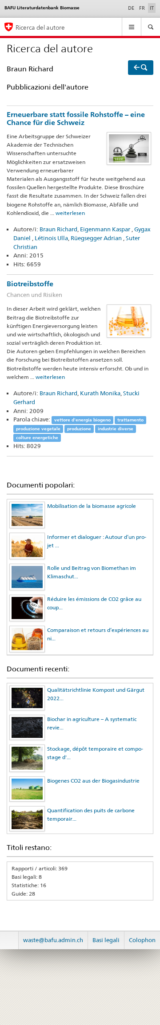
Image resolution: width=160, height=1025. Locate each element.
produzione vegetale (38, 429)
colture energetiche (37, 437)
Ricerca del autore (40, 27)
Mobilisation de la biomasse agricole (91, 506)
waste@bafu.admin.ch (53, 939)
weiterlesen (70, 213)
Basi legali (106, 939)
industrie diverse (115, 429)
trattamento (130, 420)
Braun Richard (58, 229)
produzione (79, 429)
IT (153, 7)
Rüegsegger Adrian (97, 238)
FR (142, 8)
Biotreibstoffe (34, 289)
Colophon (142, 939)
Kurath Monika (100, 393)
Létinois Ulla (51, 238)
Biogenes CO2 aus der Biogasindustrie (93, 780)
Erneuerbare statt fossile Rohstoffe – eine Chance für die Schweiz (76, 118)
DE (131, 8)
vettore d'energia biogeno (82, 420)
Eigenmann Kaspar (106, 229)
